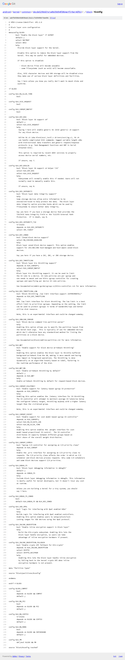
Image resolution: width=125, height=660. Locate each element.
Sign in (120, 4)
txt (114, 656)
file (53, 18)
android (7, 11)
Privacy (21, 656)
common (26, 11)
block (89, 11)
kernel (16, 11)
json (121, 656)
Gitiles (14, 656)
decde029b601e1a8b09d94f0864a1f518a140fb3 (57, 11)
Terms (28, 656)
